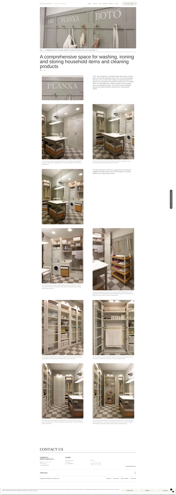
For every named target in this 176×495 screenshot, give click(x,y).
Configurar (165, 490)
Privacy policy (116, 478)
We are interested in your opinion (171, 199)
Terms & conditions (124, 478)
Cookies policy (133, 478)
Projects (89, 3)
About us (95, 3)
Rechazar (147, 490)
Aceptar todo (130, 490)
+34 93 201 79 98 (45, 465)
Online (129, 3)
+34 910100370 (70, 463)
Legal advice (108, 478)
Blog (100, 3)
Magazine (105, 3)
